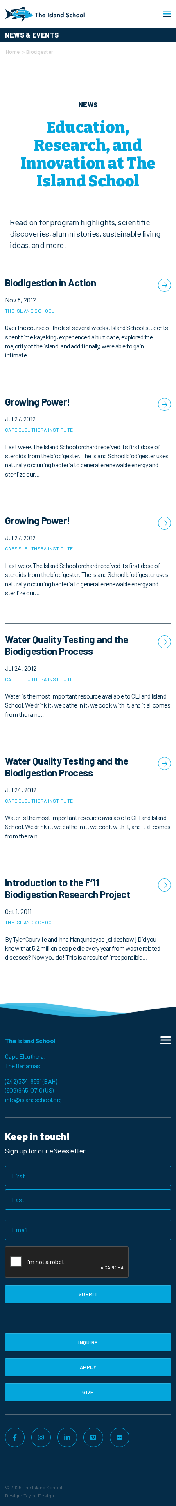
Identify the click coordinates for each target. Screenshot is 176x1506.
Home (12, 52)
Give (88, 1392)
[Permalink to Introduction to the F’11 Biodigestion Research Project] (88, 927)
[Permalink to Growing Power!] (88, 445)
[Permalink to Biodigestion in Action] (88, 326)
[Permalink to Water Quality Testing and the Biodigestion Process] (88, 684)
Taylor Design (38, 1495)
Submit (88, 1294)
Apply (88, 1367)
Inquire (87, 1342)
